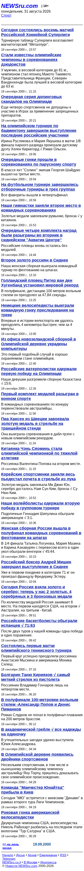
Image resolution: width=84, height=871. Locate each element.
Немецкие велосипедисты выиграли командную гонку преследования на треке (37, 310)
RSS (63, 855)
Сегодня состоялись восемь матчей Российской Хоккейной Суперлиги (37, 32)
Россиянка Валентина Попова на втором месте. (41, 464)
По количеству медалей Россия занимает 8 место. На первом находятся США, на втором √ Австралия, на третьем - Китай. (40, 606)
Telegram (8, 858)
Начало (7, 855)
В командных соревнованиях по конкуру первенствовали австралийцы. (34, 406)
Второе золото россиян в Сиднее (34, 260)
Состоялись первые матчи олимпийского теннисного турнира (36, 648)
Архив (32, 855)
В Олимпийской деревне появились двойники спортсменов (37, 756)
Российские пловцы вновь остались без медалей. (34, 248)
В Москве (30, 862)
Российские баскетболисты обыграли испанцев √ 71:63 (39, 623)
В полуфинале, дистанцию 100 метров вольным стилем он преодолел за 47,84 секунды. (41, 293)
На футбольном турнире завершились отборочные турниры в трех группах (39, 187)
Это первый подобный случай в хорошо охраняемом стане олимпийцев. (34, 356)
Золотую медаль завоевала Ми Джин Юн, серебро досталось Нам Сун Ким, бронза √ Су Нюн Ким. (39, 489)
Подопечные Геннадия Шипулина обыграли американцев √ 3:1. (37, 516)
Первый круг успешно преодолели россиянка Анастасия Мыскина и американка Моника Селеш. (39, 660)
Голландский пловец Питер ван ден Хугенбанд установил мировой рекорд (39, 282)
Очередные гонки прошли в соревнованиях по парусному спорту (38, 162)
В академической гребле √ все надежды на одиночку (41, 731)
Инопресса (48, 862)
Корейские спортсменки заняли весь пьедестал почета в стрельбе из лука (38, 476)
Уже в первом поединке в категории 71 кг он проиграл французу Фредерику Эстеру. (38, 574)
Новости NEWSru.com (21, 866)
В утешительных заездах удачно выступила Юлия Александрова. (37, 742)
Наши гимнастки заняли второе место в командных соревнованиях (41, 207)
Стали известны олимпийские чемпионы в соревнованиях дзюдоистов (31, 60)
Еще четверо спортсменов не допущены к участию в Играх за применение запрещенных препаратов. (39, 111)
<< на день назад (10, 846)
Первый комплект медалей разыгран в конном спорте (40, 396)
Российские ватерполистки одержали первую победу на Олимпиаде (39, 371)
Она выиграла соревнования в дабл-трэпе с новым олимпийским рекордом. (38, 436)
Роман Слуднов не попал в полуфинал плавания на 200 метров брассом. (42, 717)
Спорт (6, 15)
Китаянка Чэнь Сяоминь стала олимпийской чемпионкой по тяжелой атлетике (39, 453)
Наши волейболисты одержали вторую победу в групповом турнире (40, 505)
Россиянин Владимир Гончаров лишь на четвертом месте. (34, 687)
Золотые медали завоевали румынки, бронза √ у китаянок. (41, 218)
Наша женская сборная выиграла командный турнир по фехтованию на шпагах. (39, 268)
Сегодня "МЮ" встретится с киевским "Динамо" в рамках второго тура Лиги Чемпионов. (42, 800)
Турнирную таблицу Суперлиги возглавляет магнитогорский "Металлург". (37, 42)
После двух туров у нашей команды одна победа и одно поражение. (42, 633)
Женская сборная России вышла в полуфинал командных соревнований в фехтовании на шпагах (41, 533)
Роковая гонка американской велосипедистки (30, 814)
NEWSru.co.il (11, 862)
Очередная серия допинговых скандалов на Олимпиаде (31, 99)
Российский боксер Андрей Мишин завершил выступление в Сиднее (36, 564)
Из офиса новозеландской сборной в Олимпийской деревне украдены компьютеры (38, 344)
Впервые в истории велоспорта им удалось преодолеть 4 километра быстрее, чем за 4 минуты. (37, 325)
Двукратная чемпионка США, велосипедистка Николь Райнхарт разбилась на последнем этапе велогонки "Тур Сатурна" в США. (41, 827)
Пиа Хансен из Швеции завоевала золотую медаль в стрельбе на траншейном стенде (35, 424)
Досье (20, 855)
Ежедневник (48, 855)
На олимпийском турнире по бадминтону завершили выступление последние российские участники (38, 131)
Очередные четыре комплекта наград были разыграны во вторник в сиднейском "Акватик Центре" (38, 235)
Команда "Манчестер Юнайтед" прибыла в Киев (32, 789)
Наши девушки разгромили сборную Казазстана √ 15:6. (41, 381)
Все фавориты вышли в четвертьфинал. (34, 195)
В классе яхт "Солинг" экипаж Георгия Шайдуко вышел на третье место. (40, 172)
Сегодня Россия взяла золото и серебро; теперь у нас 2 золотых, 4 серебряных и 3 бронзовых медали (36, 592)
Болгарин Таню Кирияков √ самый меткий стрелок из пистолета (35, 677)
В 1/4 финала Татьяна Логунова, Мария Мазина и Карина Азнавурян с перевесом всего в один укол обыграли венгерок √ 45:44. (40, 547)
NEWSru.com (19, 5)
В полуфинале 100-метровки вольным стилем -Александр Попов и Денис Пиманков (39, 704)
